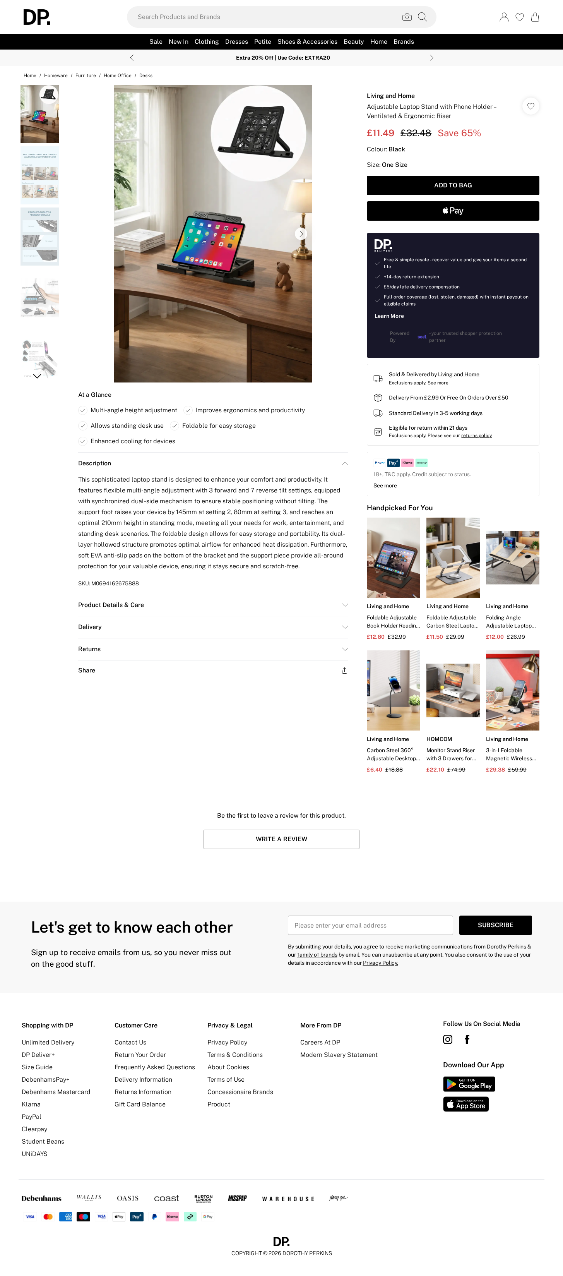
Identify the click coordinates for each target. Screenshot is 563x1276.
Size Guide (37, 1067)
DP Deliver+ (38, 1054)
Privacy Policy (227, 1042)
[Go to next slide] (301, 234)
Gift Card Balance (140, 1104)
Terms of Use (226, 1079)
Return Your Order (140, 1054)
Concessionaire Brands (240, 1092)
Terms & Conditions (235, 1054)
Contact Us (130, 1042)
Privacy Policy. (380, 963)
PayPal (31, 1116)
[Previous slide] (132, 57)
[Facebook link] (467, 1039)
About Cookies (228, 1067)
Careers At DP (320, 1042)
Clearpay (34, 1129)
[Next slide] (431, 57)
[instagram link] (447, 1039)
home (30, 75)
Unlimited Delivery (48, 1042)
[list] (213, 233)
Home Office (118, 75)
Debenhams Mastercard (56, 1092)
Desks (145, 75)
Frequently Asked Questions (155, 1067)
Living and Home (391, 95)
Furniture (85, 75)
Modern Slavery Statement (339, 1054)
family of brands (317, 955)
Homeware (56, 75)
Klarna (31, 1104)
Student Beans (43, 1141)
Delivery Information (143, 1079)
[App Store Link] (469, 1094)
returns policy (476, 435)
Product (218, 1104)
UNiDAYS (35, 1154)
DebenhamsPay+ (46, 1079)
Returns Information (143, 1092)
